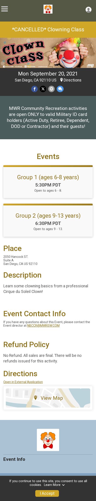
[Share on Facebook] (34, 89)
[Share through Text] (60, 89)
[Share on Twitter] (43, 89)
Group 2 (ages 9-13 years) (48, 215)
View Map (52, 398)
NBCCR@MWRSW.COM (43, 325)
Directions (72, 80)
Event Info (14, 459)
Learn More (52, 485)
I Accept (47, 493)
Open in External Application (23, 382)
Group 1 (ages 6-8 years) (48, 177)
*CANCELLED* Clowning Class (48, 29)
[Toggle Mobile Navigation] (4, 9)
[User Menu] (89, 10)
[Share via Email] (51, 89)
